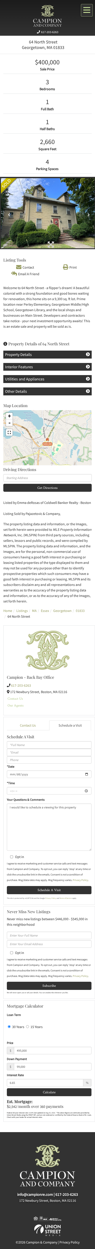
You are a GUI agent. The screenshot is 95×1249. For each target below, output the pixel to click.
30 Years (17, 1027)
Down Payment (17, 1059)
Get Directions (47, 487)
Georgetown (62, 610)
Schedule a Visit (70, 725)
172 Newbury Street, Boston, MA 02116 (47, 1200)
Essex (45, 610)
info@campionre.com (35, 1194)
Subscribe (49, 985)
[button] (8, 213)
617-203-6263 (49, 32)
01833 (80, 610)
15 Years (36, 1027)
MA (34, 610)
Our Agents (16, 705)
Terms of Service (66, 898)
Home (7, 610)
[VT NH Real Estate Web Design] (47, 1230)
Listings (22, 610)
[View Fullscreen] (9, 432)
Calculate (49, 1092)
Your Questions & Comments (26, 800)
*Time (11, 783)
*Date (10, 766)
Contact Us (15, 698)
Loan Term (14, 1015)
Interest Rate (15, 1075)
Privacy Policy (80, 880)
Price (10, 1043)
